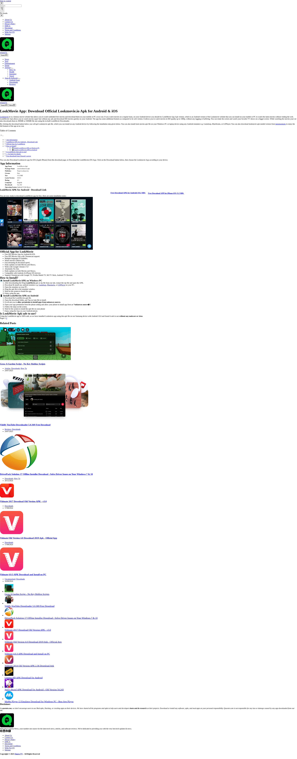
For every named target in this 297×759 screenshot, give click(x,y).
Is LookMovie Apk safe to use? (16, 152)
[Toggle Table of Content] (1, 136)
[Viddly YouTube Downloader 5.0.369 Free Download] (44, 420)
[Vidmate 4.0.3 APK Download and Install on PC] (11, 570)
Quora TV (19, 754)
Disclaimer (9, 744)
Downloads (13, 82)
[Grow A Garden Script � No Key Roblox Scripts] (35, 359)
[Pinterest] (1, 731)
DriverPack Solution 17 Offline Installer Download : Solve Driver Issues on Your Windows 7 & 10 (46, 474)
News (7, 59)
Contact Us (9, 737)
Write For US (10, 748)
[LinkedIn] (4, 731)
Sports (7, 66)
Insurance (12, 74)
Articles (7, 68)
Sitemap (8, 750)
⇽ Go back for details (13, 154)
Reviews (12, 84)
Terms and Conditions (13, 746)
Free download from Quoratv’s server (18, 156)
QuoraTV (3, 53)
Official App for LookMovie (15, 144)
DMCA (7, 742)
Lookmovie (4, 117)
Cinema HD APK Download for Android (24, 677)
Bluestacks (51, 285)
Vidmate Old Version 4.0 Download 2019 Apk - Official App (28, 538)
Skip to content (5, 1)
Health (11, 72)
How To (12, 70)
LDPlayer (61, 285)
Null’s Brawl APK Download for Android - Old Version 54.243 (34, 689)
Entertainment (10, 63)
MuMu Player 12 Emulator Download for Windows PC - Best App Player (39, 701)
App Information (11, 140)
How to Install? (11, 146)
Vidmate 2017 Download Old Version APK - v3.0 (23, 501)
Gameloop (42, 285)
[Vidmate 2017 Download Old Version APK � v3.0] (7, 497)
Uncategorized (10, 579)
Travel (11, 76)
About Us (8, 735)
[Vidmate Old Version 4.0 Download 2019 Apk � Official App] (11, 533)
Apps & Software (11, 78)
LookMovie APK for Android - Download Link (22, 142)
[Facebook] (7, 731)
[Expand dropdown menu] (12, 68)
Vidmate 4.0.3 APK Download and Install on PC (23, 574)
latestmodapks (280, 124)
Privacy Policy (10, 740)
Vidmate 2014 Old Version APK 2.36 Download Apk (29, 665)
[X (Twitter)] (9, 731)
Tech (6, 61)
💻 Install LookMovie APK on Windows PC (25, 148)
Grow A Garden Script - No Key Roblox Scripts (22, 364)
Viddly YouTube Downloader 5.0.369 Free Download (25, 425)
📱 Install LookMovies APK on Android (24, 150)
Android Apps (14, 80)
